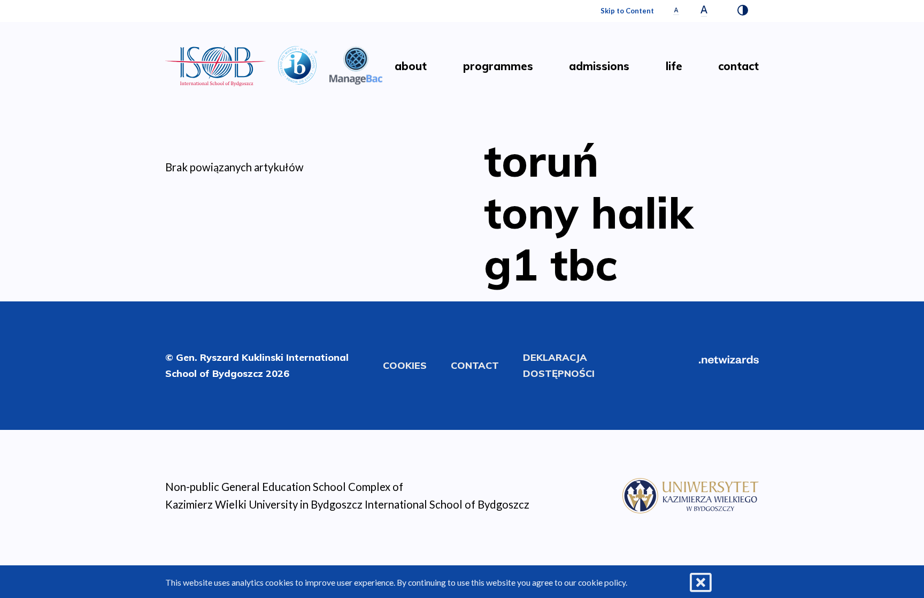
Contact (475, 365)
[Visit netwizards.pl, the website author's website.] (729, 358)
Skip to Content (627, 10)
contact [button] (738, 66)
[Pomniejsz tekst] (676, 11)
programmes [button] (498, 66)
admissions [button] (599, 66)
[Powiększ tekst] (704, 11)
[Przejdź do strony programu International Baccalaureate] (297, 63)
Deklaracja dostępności (559, 365)
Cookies (405, 365)
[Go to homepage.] (215, 66)
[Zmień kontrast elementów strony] (743, 11)
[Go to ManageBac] (356, 63)
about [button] (411, 66)
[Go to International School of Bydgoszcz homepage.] (690, 494)
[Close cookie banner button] (701, 582)
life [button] (674, 66)
